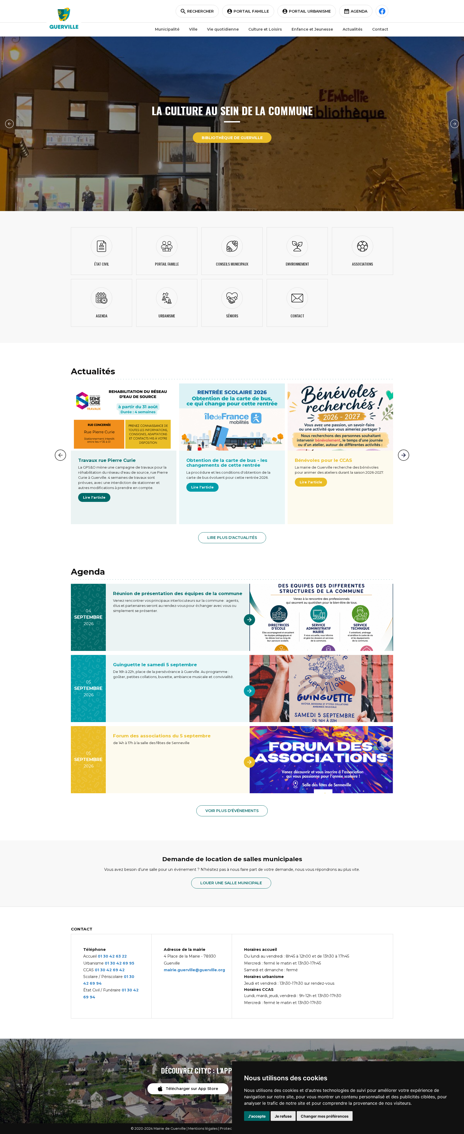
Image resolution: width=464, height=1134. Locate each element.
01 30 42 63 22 (112, 956)
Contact (380, 29)
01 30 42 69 (117, 963)
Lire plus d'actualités (232, 537)
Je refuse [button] (283, 1116)
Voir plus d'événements (232, 810)
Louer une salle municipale (231, 883)
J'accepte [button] (257, 1116)
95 (131, 963)
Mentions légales (203, 1128)
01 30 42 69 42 (110, 970)
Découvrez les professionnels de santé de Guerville (232, 137)
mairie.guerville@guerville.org (194, 970)
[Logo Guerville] (63, 18)
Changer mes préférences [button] (325, 1116)
